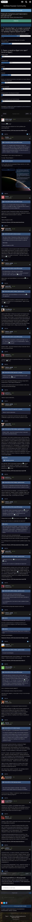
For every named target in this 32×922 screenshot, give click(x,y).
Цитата (6, 134)
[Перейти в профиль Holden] (2, 137)
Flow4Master (8, 309)
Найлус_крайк (9, 263)
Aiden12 (7, 644)
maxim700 (8, 228)
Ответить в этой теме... (10, 888)
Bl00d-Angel (6, 17)
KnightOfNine (8, 801)
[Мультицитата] (2, 134)
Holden (7, 137)
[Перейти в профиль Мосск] (2, 817)
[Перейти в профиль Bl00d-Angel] (2, 119)
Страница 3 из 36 (16, 113)
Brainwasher (8, 777)
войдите (9, 106)
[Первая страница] (2, 116)
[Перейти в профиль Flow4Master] (2, 309)
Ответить (16, 20)
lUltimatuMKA (8, 667)
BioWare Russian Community (14, 6)
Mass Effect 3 (20, 17)
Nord (6, 701)
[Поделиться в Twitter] (4, 903)
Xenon (7, 196)
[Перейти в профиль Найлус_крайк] (2, 263)
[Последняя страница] (30, 114)
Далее (27, 113)
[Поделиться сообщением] (29, 120)
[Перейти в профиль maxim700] (2, 229)
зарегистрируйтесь (17, 106)
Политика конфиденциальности (18, 916)
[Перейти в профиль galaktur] (2, 848)
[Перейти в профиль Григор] (2, 723)
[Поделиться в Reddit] (2, 903)
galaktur (7, 848)
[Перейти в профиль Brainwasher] (2, 777)
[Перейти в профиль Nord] (2, 702)
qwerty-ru (7, 354)
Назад (4, 113)
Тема (6, 916)
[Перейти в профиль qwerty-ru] (2, 355)
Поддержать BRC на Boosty (16, 10)
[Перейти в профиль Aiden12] (2, 645)
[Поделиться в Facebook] (6, 903)
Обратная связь (15, 917)
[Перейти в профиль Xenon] (2, 197)
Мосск (7, 817)
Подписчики (14, 892)
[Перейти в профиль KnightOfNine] (2, 801)
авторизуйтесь (16, 881)
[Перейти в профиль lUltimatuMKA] (2, 667)
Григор (7, 723)
